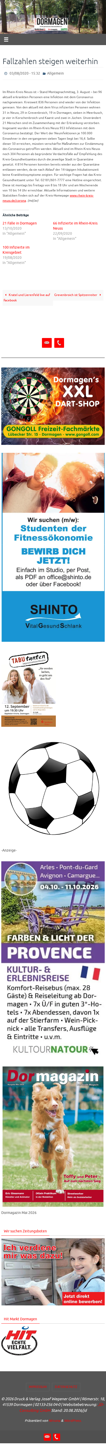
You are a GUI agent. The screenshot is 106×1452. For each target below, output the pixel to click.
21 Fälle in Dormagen (20, 222)
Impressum (38, 1386)
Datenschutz (66, 1386)
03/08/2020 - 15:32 (25, 73)
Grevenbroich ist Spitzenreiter (76, 294)
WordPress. (73, 1419)
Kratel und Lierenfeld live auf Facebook (27, 296)
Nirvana (54, 1419)
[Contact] (47, 342)
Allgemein (55, 73)
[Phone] (59, 342)
